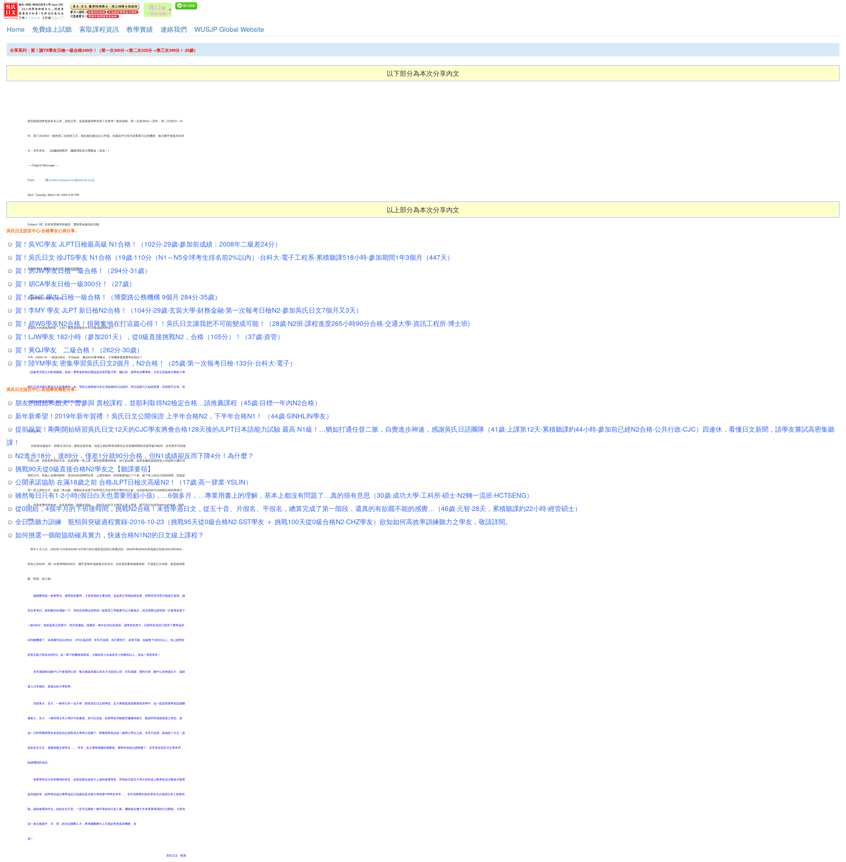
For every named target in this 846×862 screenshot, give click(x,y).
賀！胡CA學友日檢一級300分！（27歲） (74, 283)
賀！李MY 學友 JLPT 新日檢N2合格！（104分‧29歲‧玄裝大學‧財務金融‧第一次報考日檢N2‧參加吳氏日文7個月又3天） (187, 310)
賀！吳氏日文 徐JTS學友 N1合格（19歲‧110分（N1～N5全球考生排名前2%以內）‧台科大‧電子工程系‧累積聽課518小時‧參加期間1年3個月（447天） (233, 257)
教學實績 (139, 29)
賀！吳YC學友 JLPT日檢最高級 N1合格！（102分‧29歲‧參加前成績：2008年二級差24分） (147, 244)
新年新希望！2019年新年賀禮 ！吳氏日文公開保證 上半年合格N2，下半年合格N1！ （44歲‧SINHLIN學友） (173, 415)
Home (16, 29)
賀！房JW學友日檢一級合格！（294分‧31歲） (82, 270)
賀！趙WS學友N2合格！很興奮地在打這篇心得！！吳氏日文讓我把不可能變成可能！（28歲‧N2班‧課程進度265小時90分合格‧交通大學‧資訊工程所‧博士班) (241, 323)
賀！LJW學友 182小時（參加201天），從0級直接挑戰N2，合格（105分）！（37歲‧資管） (148, 336)
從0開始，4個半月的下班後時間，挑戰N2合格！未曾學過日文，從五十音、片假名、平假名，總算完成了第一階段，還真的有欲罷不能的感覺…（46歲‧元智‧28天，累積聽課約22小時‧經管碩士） (297, 508)
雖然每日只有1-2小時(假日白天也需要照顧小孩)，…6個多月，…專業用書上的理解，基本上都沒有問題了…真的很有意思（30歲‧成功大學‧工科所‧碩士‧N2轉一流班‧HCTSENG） (273, 495)
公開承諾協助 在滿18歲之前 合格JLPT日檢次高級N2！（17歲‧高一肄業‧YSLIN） (132, 482)
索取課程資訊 (99, 29)
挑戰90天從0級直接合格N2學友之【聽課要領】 (83, 468)
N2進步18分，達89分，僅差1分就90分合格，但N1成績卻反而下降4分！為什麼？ (133, 455)
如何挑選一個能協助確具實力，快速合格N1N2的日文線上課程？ (108, 534)
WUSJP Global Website (229, 29)
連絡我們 (173, 29)
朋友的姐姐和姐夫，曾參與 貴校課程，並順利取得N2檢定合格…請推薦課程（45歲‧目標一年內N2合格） (167, 402)
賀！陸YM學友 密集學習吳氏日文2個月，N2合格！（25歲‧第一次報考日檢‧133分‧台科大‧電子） (154, 363)
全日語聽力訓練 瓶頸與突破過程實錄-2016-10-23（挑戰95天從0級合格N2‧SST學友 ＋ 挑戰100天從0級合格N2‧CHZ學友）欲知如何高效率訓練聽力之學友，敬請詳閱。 (262, 521)
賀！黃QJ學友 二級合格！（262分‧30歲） (78, 349)
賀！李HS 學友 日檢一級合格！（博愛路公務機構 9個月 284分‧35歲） (117, 296)
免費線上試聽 (52, 29)
